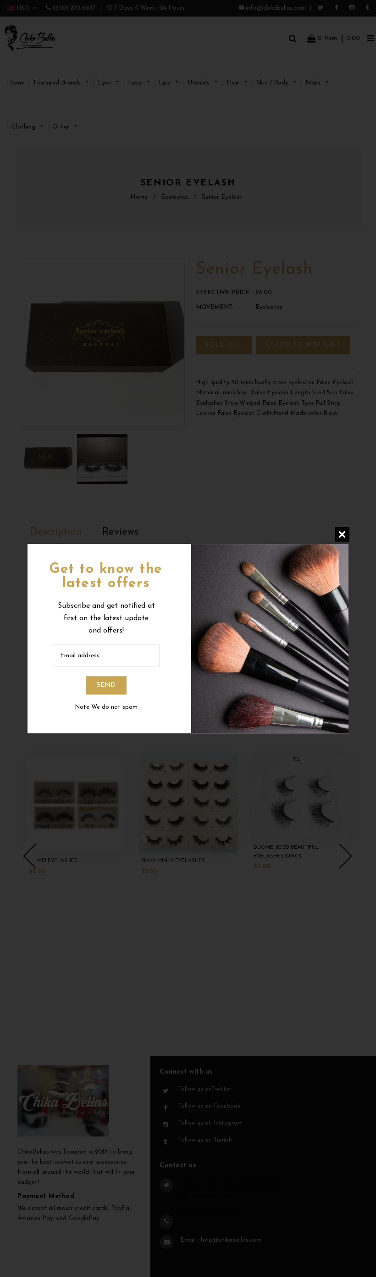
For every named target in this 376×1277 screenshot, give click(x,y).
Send (106, 685)
